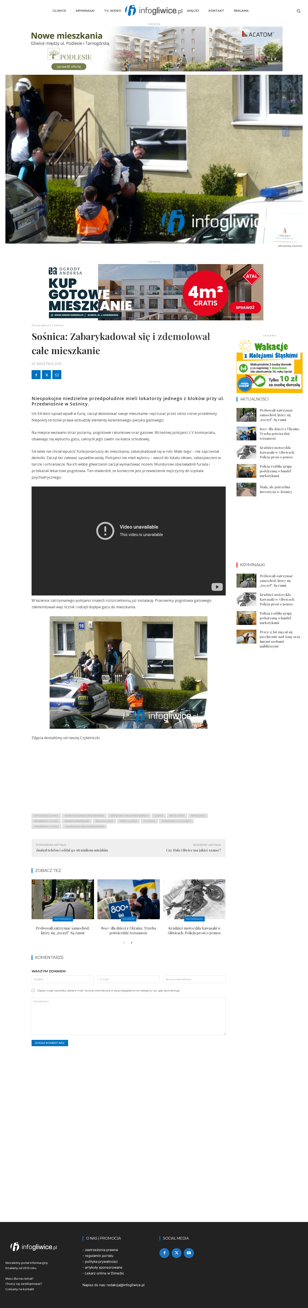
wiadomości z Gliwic (46, 826)
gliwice (158, 816)
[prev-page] (124, 943)
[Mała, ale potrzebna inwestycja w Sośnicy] (246, 490)
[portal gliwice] (38, 1247)
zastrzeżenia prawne (101, 1250)
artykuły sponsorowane (103, 1267)
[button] (298, 11)
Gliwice (58, 325)
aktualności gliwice (46, 816)
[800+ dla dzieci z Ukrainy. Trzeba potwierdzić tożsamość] (128, 899)
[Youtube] (189, 1253)
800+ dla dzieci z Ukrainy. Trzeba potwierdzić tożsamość (128, 930)
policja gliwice (104, 821)
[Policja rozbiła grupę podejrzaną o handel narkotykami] (246, 471)
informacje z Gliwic (46, 821)
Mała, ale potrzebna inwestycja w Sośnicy (276, 489)
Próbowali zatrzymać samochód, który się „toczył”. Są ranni (63, 930)
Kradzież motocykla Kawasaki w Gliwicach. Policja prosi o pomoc (194, 930)
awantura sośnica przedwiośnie (84, 816)
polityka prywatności (101, 1261)
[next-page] (131, 943)
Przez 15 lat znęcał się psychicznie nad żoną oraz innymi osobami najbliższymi (280, 639)
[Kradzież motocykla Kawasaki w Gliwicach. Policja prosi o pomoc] (194, 899)
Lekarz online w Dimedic (104, 1273)
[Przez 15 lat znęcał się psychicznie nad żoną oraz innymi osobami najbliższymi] (246, 637)
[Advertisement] (129, 778)
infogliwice (198, 816)
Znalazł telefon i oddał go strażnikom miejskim (72, 850)
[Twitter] (46, 374)
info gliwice (177, 816)
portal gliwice (128, 821)
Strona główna (41, 325)
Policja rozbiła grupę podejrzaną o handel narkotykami (276, 471)
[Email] (56, 374)
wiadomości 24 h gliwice (176, 821)
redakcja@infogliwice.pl (126, 1285)
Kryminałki (63, 919)
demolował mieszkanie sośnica (129, 816)
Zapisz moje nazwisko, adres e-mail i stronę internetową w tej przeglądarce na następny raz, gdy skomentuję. (108, 990)
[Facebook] (36, 374)
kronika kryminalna (76, 821)
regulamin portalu (99, 1256)
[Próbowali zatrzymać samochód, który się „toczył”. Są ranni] (63, 899)
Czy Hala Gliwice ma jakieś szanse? (193, 850)
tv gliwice (149, 821)
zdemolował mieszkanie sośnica (84, 826)
